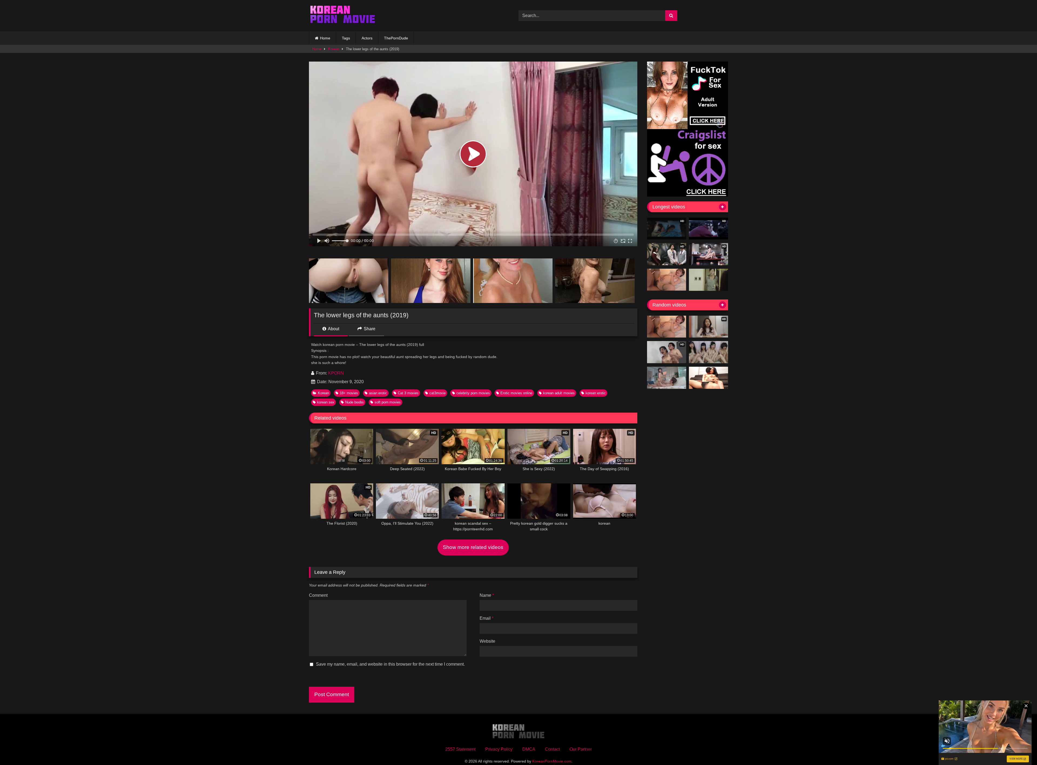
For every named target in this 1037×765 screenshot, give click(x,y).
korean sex (325, 402)
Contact (552, 749)
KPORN (336, 373)
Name (487, 595)
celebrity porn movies (473, 393)
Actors (367, 38)
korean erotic (595, 393)
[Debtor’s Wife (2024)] (666, 378)
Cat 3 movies (408, 393)
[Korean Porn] (342, 15)
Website (487, 641)
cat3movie (437, 393)
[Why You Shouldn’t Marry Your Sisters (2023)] (708, 378)
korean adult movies (559, 393)
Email (486, 618)
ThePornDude (396, 38)
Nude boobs (354, 402)
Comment (318, 595)
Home (325, 38)
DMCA (528, 749)
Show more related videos (473, 547)
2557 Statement (460, 749)
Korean (333, 49)
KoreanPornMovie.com (551, 761)
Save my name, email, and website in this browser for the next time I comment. (390, 664)
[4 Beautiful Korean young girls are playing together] (708, 352)
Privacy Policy (499, 749)
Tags (346, 38)
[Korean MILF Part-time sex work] (708, 280)
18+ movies (349, 393)
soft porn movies (388, 402)
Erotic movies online (516, 393)
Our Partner (581, 749)
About (333, 328)
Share (369, 328)
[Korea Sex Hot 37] (666, 280)
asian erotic (378, 393)
